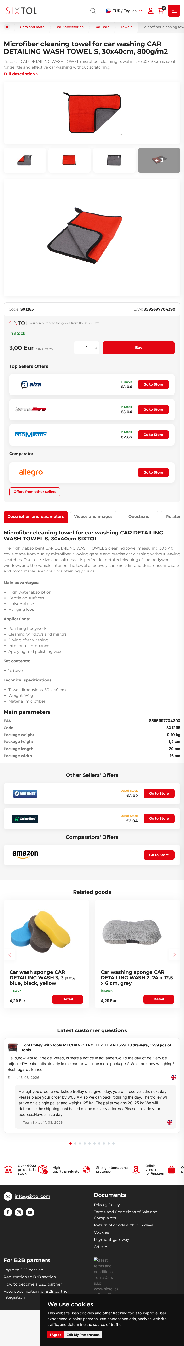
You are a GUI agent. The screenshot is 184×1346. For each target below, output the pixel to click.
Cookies (101, 1232)
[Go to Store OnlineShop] (25, 819)
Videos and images (93, 516)
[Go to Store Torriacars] (31, 410)
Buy (138, 347)
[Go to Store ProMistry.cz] (31, 434)
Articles (101, 1246)
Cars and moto (32, 27)
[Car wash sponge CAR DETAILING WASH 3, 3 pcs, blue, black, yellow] (41, 932)
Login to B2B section (23, 1270)
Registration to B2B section (30, 1277)
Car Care (101, 27)
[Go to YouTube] (30, 1212)
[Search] (93, 11)
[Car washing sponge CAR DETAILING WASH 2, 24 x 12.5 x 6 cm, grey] (132, 932)
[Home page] (7, 27)
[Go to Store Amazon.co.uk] (25, 855)
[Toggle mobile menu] (174, 11)
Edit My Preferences (83, 1335)
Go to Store (153, 384)
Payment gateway (111, 1239)
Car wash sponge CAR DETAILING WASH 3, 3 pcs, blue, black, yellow (42, 977)
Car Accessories (69, 27)
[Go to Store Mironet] (25, 794)
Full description (19, 74)
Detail (67, 999)
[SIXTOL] (22, 10)
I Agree (55, 1335)
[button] (70, 1143)
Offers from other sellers (35, 492)
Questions (138, 516)
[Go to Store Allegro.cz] (31, 473)
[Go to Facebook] (8, 1212)
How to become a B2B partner (33, 1284)
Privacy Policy (107, 1205)
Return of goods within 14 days (123, 1225)
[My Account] (151, 11)
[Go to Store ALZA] (31, 385)
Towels (126, 27)
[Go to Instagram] (19, 1212)
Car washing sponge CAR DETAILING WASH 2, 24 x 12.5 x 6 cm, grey (137, 977)
